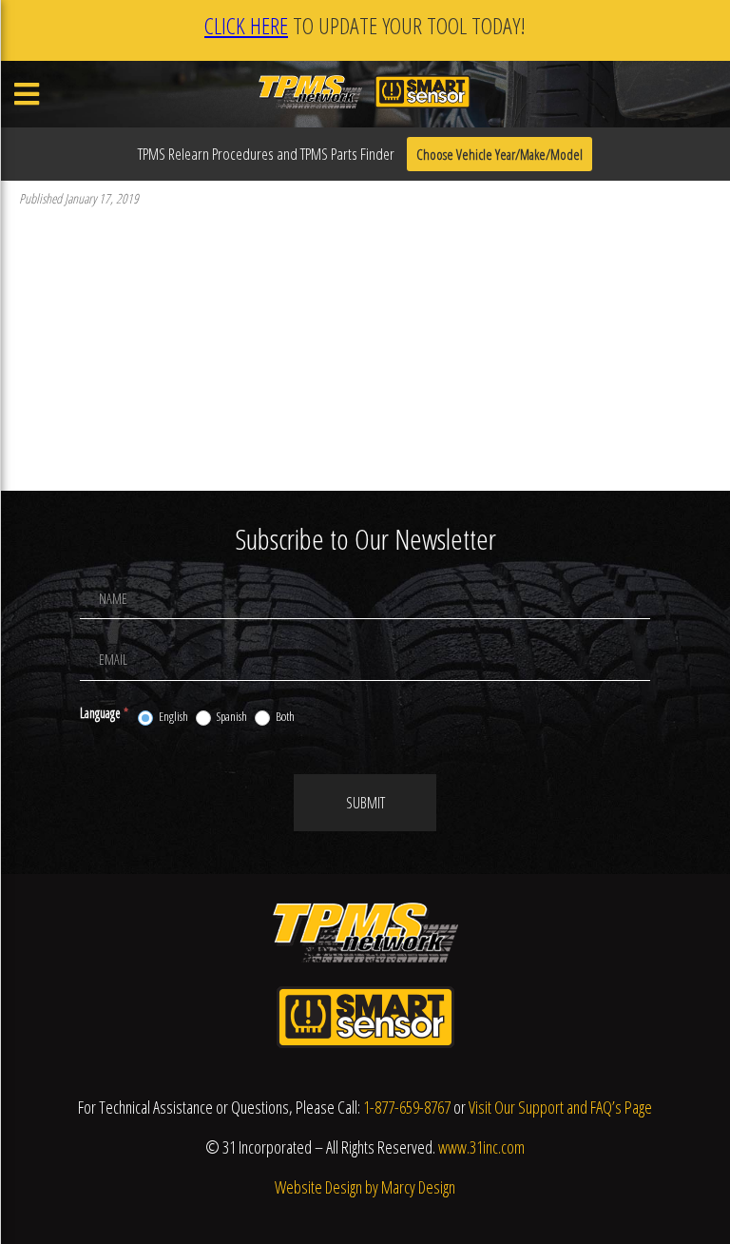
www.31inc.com (481, 1147)
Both (284, 717)
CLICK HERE (246, 25)
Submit (365, 802)
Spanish (231, 717)
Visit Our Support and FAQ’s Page (560, 1107)
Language (104, 713)
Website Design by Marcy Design (365, 1187)
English (172, 717)
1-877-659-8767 (407, 1107)
